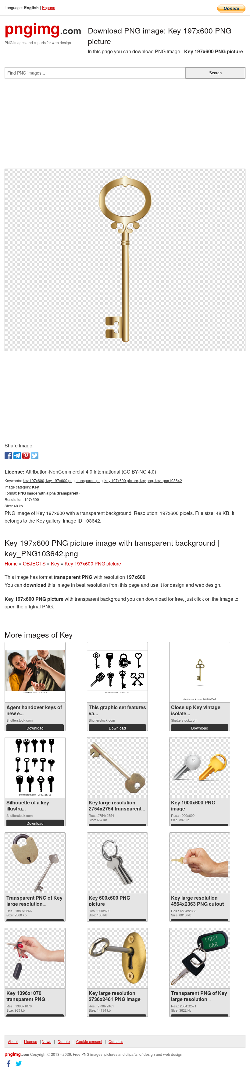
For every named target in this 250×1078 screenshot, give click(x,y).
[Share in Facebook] (8, 455)
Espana (48, 7)
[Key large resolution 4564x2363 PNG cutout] (199, 862)
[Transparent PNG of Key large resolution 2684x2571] (199, 958)
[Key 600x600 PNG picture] (117, 862)
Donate (64, 1041)
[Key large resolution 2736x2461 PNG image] (117, 957)
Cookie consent (89, 1041)
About (13, 1041)
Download (35, 727)
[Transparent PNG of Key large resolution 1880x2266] (35, 863)
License (30, 1041)
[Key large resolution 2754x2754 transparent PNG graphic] (117, 767)
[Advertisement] (125, 126)
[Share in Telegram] (17, 455)
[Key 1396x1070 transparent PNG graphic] (35, 958)
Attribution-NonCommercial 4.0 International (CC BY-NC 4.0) (91, 471)
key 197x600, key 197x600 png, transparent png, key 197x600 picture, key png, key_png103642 (102, 480)
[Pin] (26, 455)
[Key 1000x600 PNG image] (199, 767)
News (46, 1041)
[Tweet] (34, 455)
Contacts (116, 1041)
